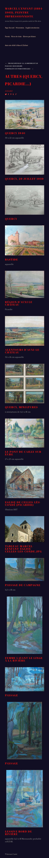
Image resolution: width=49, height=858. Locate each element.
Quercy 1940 (15, 133)
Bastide (11, 259)
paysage (11, 695)
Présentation (20, 28)
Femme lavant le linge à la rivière (24, 659)
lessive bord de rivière (18, 833)
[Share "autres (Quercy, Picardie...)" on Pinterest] (11, 94)
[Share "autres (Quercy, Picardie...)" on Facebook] (8, 94)
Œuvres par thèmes (29, 36)
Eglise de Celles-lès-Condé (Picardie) (23, 503)
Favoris (7, 36)
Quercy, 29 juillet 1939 (24, 179)
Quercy (11, 219)
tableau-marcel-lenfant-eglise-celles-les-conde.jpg (23, 548)
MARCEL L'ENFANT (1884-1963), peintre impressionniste (24, 12)
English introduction (32, 28)
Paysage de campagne (23, 585)
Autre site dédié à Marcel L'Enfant (16, 45)
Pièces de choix (16, 36)
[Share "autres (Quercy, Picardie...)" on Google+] (16, 94)
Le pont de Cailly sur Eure (23, 453)
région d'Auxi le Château (18, 303)
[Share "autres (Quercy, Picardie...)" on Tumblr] (13, 94)
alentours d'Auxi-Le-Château (23, 351)
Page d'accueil (9, 28)
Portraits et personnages (17, 69)
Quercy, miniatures (21, 407)
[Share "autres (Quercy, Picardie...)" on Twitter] (6, 94)
